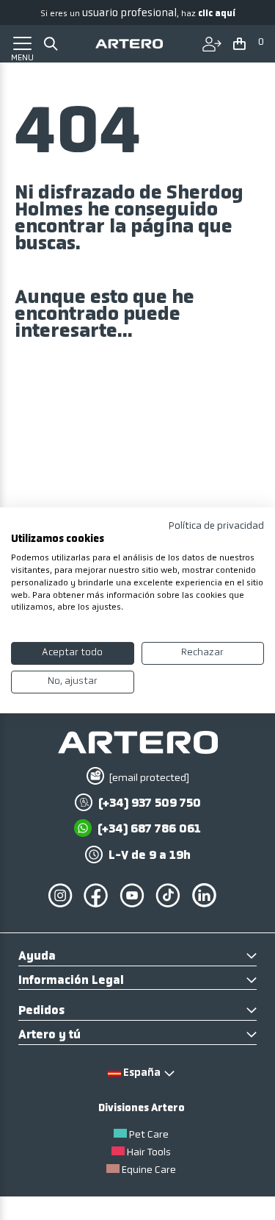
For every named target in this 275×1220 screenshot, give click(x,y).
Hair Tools (149, 1152)
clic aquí (216, 14)
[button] (249, 44)
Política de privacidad (216, 525)
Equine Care (149, 1170)
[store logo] (129, 44)
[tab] (137, 957)
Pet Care (149, 1135)
